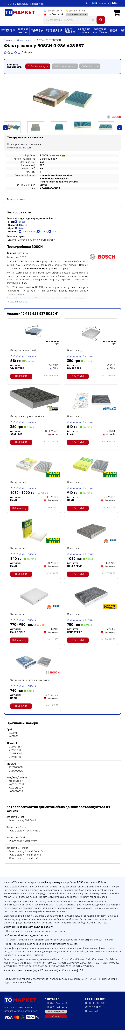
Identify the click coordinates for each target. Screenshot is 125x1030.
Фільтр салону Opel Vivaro (23, 841)
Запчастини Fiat (15, 817)
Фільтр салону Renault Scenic (25, 854)
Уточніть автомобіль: (14, 65)
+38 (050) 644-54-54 (56, 1007)
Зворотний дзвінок (77, 14)
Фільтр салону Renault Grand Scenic (28, 851)
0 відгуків (27, 52)
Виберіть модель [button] (64, 66)
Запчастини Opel (16, 837)
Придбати (21, 376)
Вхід (116, 3)
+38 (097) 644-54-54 (56, 1003)
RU (87, 3)
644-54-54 (55, 10)
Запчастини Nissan (17, 827)
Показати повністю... (18, 301)
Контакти (104, 3)
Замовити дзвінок (56, 1012)
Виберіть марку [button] (37, 66)
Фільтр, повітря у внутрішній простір (29, 416)
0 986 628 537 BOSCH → (20, 147)
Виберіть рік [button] (89, 66)
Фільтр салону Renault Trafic (24, 858)
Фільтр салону (75, 350)
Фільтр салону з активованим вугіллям (31, 680)
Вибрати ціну (19, 508)
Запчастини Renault (17, 848)
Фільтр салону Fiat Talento (23, 820)
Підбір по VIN (56, 1016)
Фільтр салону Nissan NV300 (24, 830)
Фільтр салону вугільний (23, 350)
